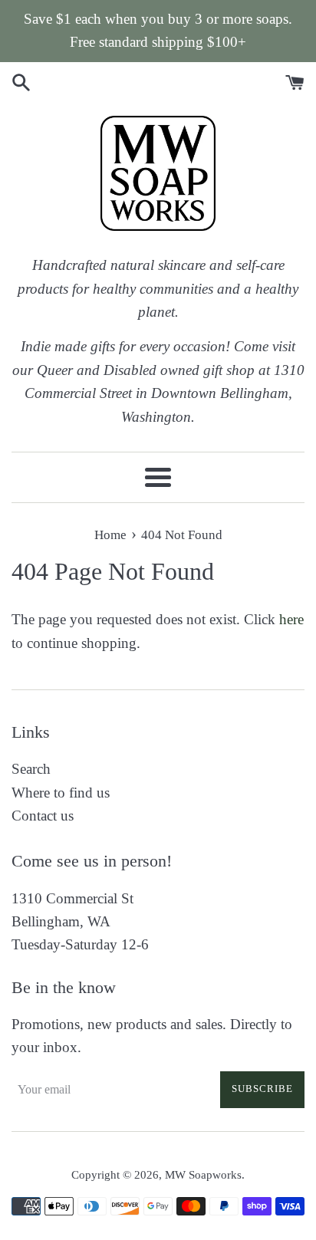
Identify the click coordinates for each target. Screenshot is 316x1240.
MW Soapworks (203, 1174)
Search (31, 769)
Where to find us (61, 792)
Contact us (43, 815)
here (291, 619)
